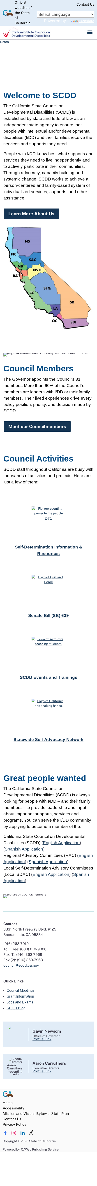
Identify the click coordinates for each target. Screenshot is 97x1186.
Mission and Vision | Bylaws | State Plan (36, 1113)
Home (8, 1103)
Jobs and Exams (20, 1002)
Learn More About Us (31, 213)
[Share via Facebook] (5, 1133)
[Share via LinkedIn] (22, 1133)
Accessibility (13, 1108)
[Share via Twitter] (31, 1133)
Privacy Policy (14, 1124)
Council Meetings (21, 990)
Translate (86, 21)
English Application (61, 842)
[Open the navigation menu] (89, 32)
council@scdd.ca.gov (21, 965)
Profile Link (41, 1039)
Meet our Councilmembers (37, 426)
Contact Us (85, 4)
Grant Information (20, 996)
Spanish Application (24, 849)
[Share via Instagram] (13, 1133)
